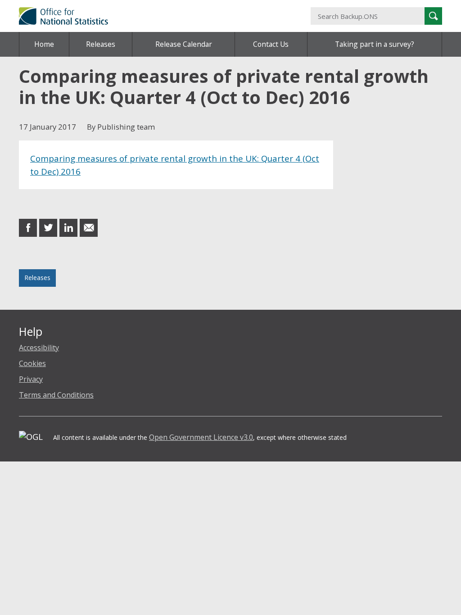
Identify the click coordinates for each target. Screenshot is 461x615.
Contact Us (271, 44)
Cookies (32, 363)
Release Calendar (183, 44)
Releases (100, 44)
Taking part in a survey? (374, 44)
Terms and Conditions (56, 395)
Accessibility (39, 348)
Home (44, 44)
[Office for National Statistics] (158, 16)
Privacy (31, 379)
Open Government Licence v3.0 (201, 437)
